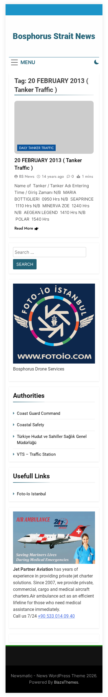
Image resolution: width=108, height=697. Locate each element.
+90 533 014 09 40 (56, 616)
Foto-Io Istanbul (31, 493)
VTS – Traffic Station (36, 454)
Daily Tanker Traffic (36, 147)
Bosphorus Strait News (54, 36)
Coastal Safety (30, 424)
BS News (26, 176)
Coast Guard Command (38, 413)
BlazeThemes (66, 682)
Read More (23, 228)
